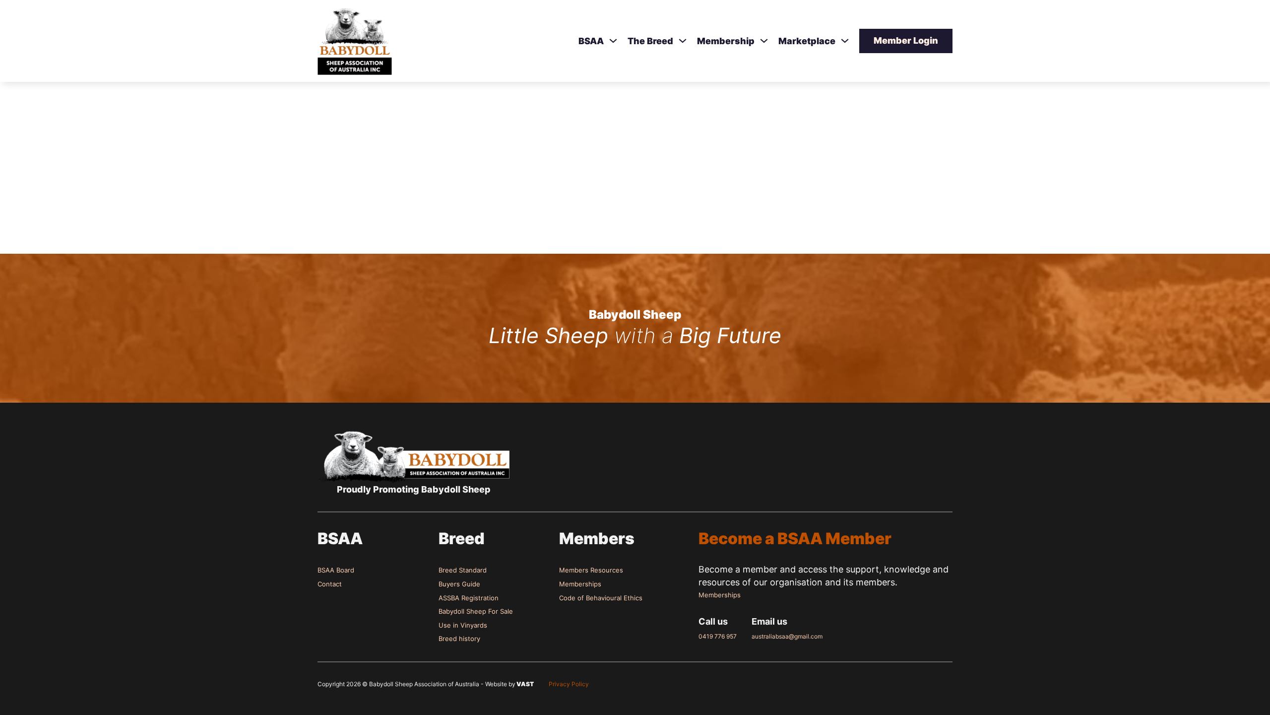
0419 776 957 (717, 636)
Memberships (580, 584)
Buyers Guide (459, 584)
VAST (524, 684)
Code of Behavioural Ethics (600, 598)
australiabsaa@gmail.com (787, 636)
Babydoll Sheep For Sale (476, 611)
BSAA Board (336, 570)
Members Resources (591, 570)
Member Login (906, 40)
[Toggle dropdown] (613, 40)
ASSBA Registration (469, 598)
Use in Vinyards (463, 625)
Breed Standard (463, 570)
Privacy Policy (569, 684)
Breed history (459, 639)
